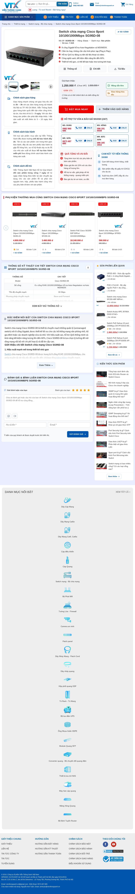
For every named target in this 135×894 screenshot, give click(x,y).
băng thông (61, 358)
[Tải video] (15, 416)
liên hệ (84, 17)
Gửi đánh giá (76, 434)
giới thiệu (53, 17)
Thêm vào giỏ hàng (116, 109)
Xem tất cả (112, 355)
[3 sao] (81, 390)
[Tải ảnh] (8, 416)
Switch (8, 354)
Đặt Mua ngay (78, 109)
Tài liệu (121, 69)
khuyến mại (101, 17)
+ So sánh (17, 253)
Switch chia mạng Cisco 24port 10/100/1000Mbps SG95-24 (23, 233)
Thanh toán (120, 17)
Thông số (72, 69)
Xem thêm (112, 476)
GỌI (80, 128)
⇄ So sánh (123, 32)
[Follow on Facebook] (105, 844)
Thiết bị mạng (19, 24)
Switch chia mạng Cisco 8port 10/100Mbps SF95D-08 (110, 233)
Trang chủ (6, 24)
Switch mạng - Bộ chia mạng (40, 24)
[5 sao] (88, 390)
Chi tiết (96, 69)
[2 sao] (77, 390)
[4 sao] (84, 390)
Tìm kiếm (62, 4)
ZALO (89, 128)
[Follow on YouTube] (113, 844)
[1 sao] (73, 390)
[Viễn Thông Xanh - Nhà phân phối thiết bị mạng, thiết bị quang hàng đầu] (12, 6)
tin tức (69, 17)
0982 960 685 (78, 6)
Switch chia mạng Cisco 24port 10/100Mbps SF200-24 (51, 233)
